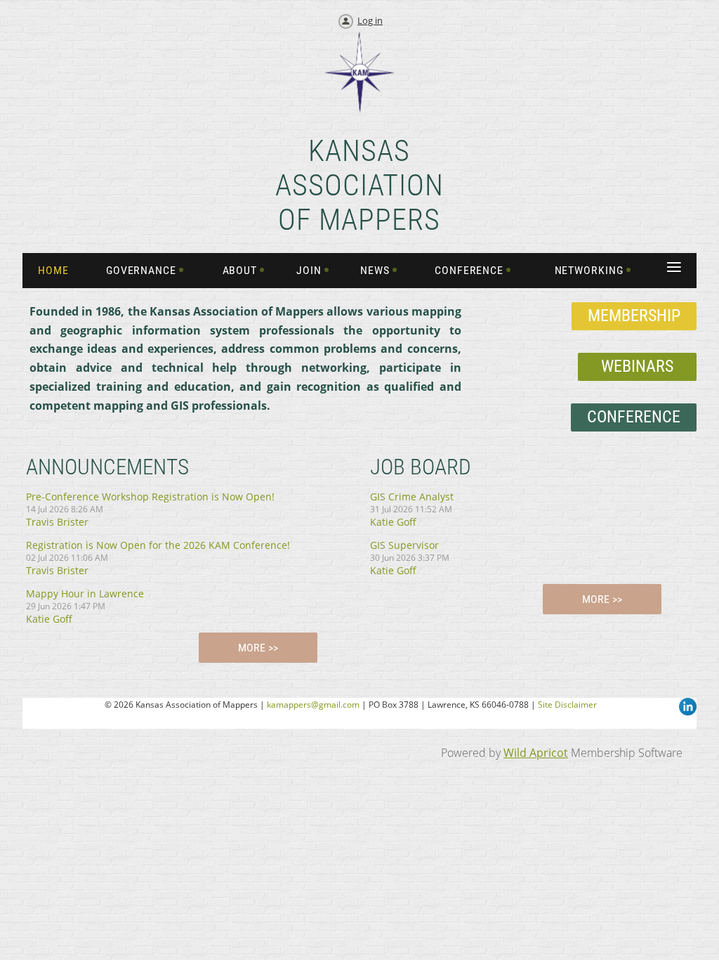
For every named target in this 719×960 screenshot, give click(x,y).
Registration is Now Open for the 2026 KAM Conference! (158, 545)
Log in (370, 20)
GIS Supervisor (404, 545)
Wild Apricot (535, 752)
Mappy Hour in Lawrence (85, 593)
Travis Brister (57, 521)
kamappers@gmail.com (313, 705)
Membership (634, 315)
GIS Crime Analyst (412, 496)
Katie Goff (49, 618)
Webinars (637, 366)
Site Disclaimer (567, 705)
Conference (633, 417)
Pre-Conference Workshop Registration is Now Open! (150, 496)
